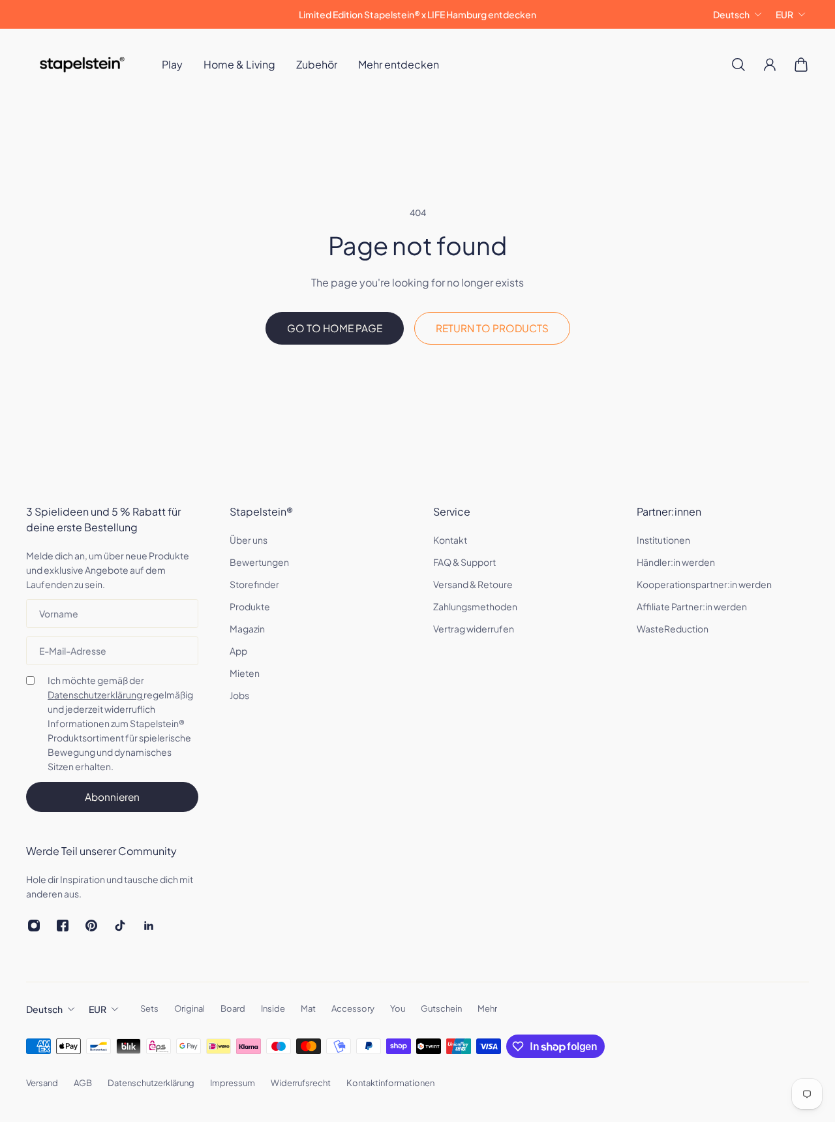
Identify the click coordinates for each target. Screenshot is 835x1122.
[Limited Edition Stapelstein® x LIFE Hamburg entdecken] (417, 14)
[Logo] (82, 65)
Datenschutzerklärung (96, 694)
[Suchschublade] (738, 64)
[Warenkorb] (801, 64)
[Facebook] (62, 925)
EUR (784, 14)
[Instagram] (34, 925)
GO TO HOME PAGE (334, 328)
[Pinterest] (91, 925)
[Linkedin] (148, 925)
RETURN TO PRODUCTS (492, 328)
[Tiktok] (120, 925)
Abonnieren (112, 796)
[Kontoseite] (769, 64)
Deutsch (731, 14)
